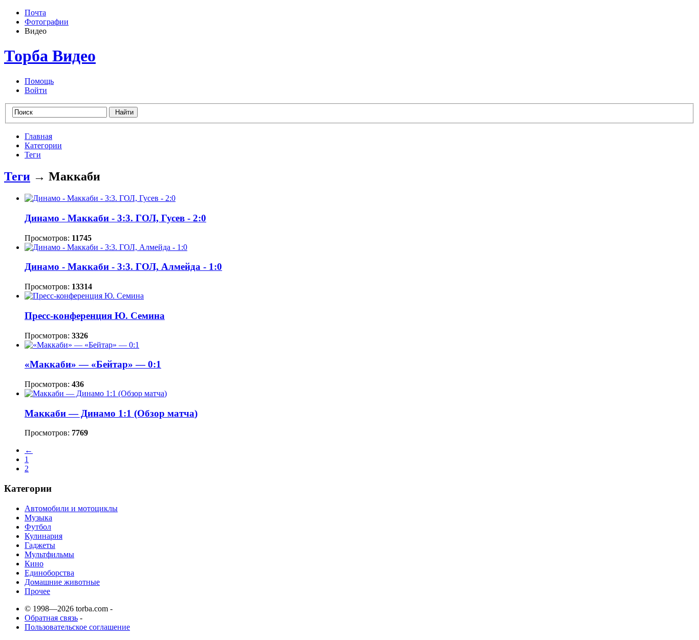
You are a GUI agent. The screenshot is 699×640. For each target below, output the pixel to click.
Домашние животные (62, 582)
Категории (43, 145)
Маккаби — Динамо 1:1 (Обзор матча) (111, 413)
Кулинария (43, 536)
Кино (34, 563)
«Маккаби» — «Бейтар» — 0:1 (93, 364)
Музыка (38, 517)
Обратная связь (51, 617)
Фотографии (47, 21)
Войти (36, 90)
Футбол (38, 526)
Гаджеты (40, 545)
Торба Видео (50, 56)
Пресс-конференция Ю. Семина (95, 315)
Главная (38, 136)
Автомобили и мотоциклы (71, 508)
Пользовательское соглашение (77, 627)
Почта (35, 12)
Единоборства (49, 572)
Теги (33, 154)
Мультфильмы (49, 554)
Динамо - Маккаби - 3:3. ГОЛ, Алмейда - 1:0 (123, 266)
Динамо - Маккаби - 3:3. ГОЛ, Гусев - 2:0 (115, 218)
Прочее (37, 591)
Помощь (39, 81)
